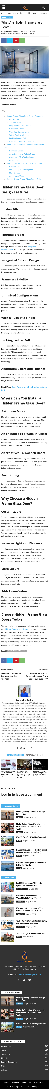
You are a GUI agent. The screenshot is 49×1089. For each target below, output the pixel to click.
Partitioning (14, 160)
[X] (10, 40)
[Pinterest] (16, 40)
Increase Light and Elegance (21, 170)
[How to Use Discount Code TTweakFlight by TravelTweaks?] (7, 899)
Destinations (6, 1046)
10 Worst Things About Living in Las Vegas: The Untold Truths (40, 773)
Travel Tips (20, 901)
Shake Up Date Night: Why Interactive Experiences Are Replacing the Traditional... (30, 826)
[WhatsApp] (22, 40)
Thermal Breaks (15, 122)
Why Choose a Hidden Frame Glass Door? (24, 163)
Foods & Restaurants (9, 1062)
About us (15, 1082)
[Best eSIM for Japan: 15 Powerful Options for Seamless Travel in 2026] (7, 887)
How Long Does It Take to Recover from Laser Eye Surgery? (37, 676)
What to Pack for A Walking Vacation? (31, 837)
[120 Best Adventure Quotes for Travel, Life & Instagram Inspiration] (7, 925)
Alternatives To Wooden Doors (21, 157)
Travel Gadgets (22, 889)
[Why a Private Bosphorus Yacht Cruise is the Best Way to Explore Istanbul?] (7, 866)
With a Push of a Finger (19, 135)
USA (3, 1066)
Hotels (19, 856)
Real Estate (12, 13)
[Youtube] (29, 980)
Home (3, 13)
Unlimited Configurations (19, 132)
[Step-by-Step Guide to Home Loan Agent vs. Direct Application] (8, 764)
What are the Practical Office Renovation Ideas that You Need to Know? (23, 774)
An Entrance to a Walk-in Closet (22, 154)
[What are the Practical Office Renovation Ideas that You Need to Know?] (24, 764)
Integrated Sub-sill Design (20, 126)
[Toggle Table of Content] (3, 111)
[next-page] (26, 782)
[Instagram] (21, 748)
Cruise (19, 868)
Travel (3, 1050)
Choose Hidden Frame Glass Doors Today (24, 179)
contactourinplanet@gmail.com (29, 975)
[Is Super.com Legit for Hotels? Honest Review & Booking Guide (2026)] (7, 854)
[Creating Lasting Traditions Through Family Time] (7, 815)
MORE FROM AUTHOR (33, 755)
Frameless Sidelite (17, 129)
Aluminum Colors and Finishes (21, 141)
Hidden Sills (14, 119)
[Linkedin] (25, 748)
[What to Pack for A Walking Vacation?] (7, 841)
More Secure (14, 173)
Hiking (19, 840)
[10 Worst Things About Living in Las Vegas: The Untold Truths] (40, 764)
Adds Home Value (16, 176)
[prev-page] (23, 782)
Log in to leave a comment (21, 794)
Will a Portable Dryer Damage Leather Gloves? (11, 676)
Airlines (4, 1070)
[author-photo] (24, 691)
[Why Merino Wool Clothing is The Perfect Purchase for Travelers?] (7, 912)
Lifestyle (19, 817)
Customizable (15, 166)
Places (19, 937)
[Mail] (28, 748)
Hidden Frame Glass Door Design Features (24, 116)
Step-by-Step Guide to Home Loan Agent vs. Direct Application (8, 773)
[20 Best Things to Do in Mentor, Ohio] (7, 937)
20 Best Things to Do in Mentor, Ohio (30, 933)
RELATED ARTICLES (15, 755)
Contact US (26, 1082)
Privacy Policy (39, 1082)
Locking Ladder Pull (17, 138)
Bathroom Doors (16, 151)
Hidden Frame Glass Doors (17, 651)
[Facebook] (4, 40)
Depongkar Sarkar (11, 31)
